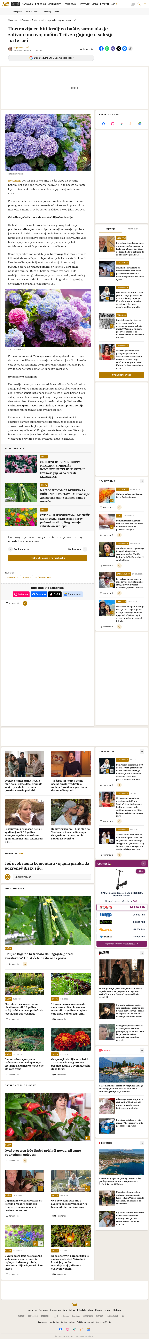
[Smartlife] (88, 1316)
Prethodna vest (22, 549)
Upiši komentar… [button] (23, 876)
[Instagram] (112, 123)
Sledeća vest (74, 549)
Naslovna (12, 20)
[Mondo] (33, 1316)
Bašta (35, 20)
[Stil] (5, 4)
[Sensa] (99, 1316)
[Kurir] (21, 1316)
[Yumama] (112, 1316)
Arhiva (72, 1322)
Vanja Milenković (21, 47)
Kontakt (64, 1322)
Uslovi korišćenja (103, 1322)
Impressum (43, 1322)
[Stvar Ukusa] (126, 1316)
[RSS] (130, 123)
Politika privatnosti (85, 1322)
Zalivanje (26, 577)
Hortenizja (15, 180)
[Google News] (139, 123)
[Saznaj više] (142, 953)
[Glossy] (65, 1316)
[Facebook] (103, 123)
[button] (86, 49)
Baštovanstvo (43, 577)
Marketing (54, 1322)
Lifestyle (25, 20)
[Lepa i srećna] (76, 1316)
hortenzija (12, 577)
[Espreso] (44, 1316)
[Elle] (55, 1316)
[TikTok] (121, 123)
